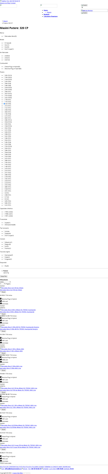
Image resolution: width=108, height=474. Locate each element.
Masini (49, 12)
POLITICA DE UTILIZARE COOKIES (33, 467)
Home (46, 10)
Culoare (2, 239)
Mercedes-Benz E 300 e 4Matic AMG (11, 351)
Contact (13, 3)
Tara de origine (5, 252)
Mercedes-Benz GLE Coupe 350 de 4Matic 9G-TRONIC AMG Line (20, 447)
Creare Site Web (17, 473)
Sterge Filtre (4, 276)
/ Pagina (7, 284)
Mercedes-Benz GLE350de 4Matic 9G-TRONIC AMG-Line (17, 427)
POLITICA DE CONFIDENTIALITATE (11, 467)
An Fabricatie (4, 52)
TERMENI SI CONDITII (51, 467)
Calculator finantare (51, 16)
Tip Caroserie (4, 228)
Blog (8, 3)
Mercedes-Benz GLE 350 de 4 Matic (11, 290)
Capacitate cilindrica (6, 208)
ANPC (60, 467)
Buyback (46, 14)
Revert (3, 292)
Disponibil (3, 262)
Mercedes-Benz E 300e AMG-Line (10, 368)
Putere (2, 72)
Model (2, 40)
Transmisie (3, 219)
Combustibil (4, 63)
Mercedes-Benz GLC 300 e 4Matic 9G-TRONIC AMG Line (17, 407)
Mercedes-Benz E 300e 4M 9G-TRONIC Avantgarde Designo (19, 329)
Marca (2, 33)
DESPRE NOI (67, 467)
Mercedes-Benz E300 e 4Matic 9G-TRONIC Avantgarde (17, 312)
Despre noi (3, 3)
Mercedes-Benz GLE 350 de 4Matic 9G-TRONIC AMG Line (18, 390)
